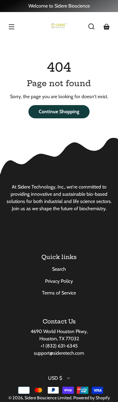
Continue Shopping (59, 111)
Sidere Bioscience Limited (48, 397)
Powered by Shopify (91, 397)
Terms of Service (59, 293)
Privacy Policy (59, 281)
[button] (91, 26)
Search (59, 269)
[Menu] (11, 26)
